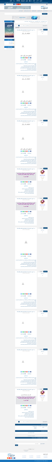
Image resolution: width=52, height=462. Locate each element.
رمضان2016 (31, 432)
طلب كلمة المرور (39, 10)
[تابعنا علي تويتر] (15, 4)
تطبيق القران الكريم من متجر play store (29, 191)
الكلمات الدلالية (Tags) (44, 431)
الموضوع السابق (33, 435)
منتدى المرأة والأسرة (37, 21)
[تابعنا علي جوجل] (17, 4)
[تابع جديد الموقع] (20, 4)
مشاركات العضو (23, 59)
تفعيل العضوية (34, 10)
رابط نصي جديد (45, 455)
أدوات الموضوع (17, 27)
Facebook (35, 428)
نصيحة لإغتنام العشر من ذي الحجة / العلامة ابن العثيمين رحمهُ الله (26, 192)
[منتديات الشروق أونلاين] (47, 4)
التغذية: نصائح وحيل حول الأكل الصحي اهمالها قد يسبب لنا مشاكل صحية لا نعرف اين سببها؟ (26, 64)
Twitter (43, 427)
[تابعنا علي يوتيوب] (18, 4)
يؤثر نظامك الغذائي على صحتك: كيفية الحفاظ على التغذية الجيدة (28, 70)
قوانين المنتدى (20, 10)
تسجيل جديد (6, 2)
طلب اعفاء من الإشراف (31, 187)
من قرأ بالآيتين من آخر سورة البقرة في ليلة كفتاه (28, 188)
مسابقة (33, 432)
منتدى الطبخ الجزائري (31, 21)
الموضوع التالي (29, 435)
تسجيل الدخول (11, 2)
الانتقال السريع (43, 443)
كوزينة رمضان (26, 21)
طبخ (28, 432)
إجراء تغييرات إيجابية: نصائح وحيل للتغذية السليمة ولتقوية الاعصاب (28, 67)
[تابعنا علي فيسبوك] (14, 4)
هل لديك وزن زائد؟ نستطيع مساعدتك (31, 69)
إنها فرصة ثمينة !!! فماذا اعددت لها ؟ (29, 193)
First (24, 25)
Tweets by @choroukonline (9, 48)
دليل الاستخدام (45, 10)
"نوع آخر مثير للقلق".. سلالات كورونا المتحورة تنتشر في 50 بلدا (28, 66)
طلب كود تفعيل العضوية (27, 10)
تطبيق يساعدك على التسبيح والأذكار (29, 219)
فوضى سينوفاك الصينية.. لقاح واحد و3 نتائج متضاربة (30, 65)
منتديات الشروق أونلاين (44, 21)
